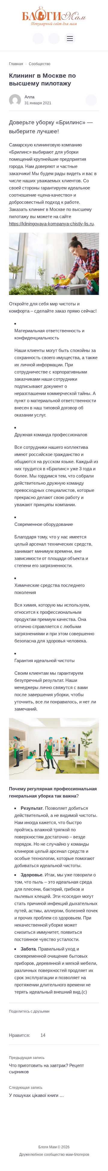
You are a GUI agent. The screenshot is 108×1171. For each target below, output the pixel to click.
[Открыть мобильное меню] (70, 38)
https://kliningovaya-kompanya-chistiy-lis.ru (51, 223)
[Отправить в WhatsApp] (41, 1021)
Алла (29, 97)
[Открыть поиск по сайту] (54, 38)
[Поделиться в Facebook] (12, 1021)
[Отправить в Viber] (31, 1021)
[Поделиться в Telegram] (22, 1021)
